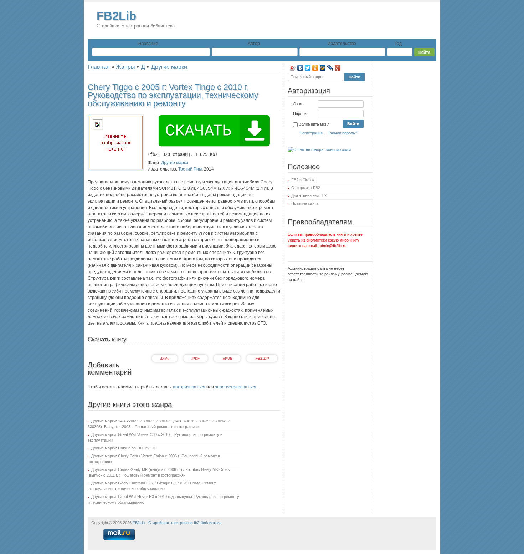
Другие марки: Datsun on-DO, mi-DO (124, 448)
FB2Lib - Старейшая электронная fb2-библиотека (177, 522)
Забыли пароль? (342, 133)
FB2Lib (136, 19)
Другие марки (169, 67)
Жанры (125, 67)
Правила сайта (304, 203)
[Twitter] (308, 67)
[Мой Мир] (323, 67)
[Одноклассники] (315, 67)
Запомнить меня (314, 124)
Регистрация (311, 133)
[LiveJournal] (330, 67)
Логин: (298, 104)
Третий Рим (190, 169)
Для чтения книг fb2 (309, 195)
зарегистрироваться (235, 387)
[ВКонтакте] (300, 67)
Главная (99, 67)
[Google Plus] (337, 67)
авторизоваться (189, 387)
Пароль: (300, 113)
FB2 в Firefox (303, 180)
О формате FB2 (305, 187)
